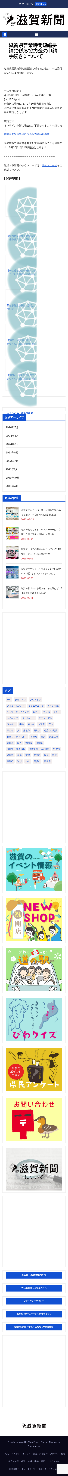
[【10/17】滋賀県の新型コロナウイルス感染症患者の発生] (21, 340)
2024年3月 (12, 435)
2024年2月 (12, 444)
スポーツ (54, 1453)
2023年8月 (12, 452)
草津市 (37, 755)
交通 (30, 1461)
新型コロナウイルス (17, 736)
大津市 (41, 724)
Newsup (53, 1442)
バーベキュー (28, 718)
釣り (27, 761)
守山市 (10, 730)
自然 (19, 755)
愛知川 (37, 730)
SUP (9, 699)
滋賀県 (39, 742)
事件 (21, 724)
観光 (54, 755)
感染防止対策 (50, 730)
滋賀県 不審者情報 (16, 749)
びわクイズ (20, 699)
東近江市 (53, 736)
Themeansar (34, 1446)
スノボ (46, 712)
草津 (27, 755)
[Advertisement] (34, 648)
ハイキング (12, 718)
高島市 (47, 761)
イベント (16, 1453)
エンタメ (26, 1453)
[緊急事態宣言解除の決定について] (21, 270)
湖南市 (28, 742)
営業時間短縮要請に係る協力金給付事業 (26, 134)
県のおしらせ (49, 165)
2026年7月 (12, 427)
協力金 (31, 724)
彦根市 (26, 730)
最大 (43, 736)
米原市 (10, 755)
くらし (6, 1453)
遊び (19, 761)
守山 (51, 724)
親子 (46, 755)
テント (57, 712)
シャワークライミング (18, 712)
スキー (36, 712)
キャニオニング (36, 705)
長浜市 (37, 761)
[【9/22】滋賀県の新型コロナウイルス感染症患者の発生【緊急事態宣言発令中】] (21, 235)
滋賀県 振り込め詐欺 (39, 749)
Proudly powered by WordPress (24, 1442)
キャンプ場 (53, 705)
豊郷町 (10, 761)
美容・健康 (13, 1461)
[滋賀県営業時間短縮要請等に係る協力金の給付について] (21, 201)
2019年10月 (12, 477)
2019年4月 (12, 486)
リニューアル (45, 718)
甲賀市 (56, 749)
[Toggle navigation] (36, 34)
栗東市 (10, 742)
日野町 (34, 736)
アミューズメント (16, 705)
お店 (63, 1453)
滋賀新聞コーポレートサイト (22, 1469)
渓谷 (19, 742)
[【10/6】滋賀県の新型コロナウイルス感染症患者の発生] (21, 305)
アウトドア (35, 699)
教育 (23, 1461)
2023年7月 (12, 460)
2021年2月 (12, 469)
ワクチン (11, 724)
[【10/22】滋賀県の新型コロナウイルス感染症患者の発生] (21, 375)
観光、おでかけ (40, 1453)
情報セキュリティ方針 (48, 1469)
